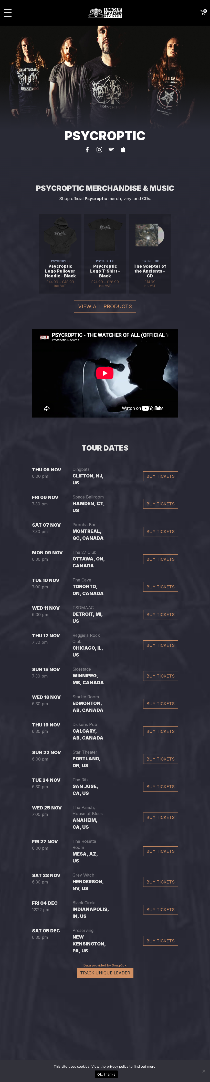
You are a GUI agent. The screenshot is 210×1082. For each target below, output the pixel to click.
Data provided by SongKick (105, 965)
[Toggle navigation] (8, 13)
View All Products (105, 306)
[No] (203, 1071)
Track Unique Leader (105, 972)
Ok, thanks (106, 1074)
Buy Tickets (160, 476)
